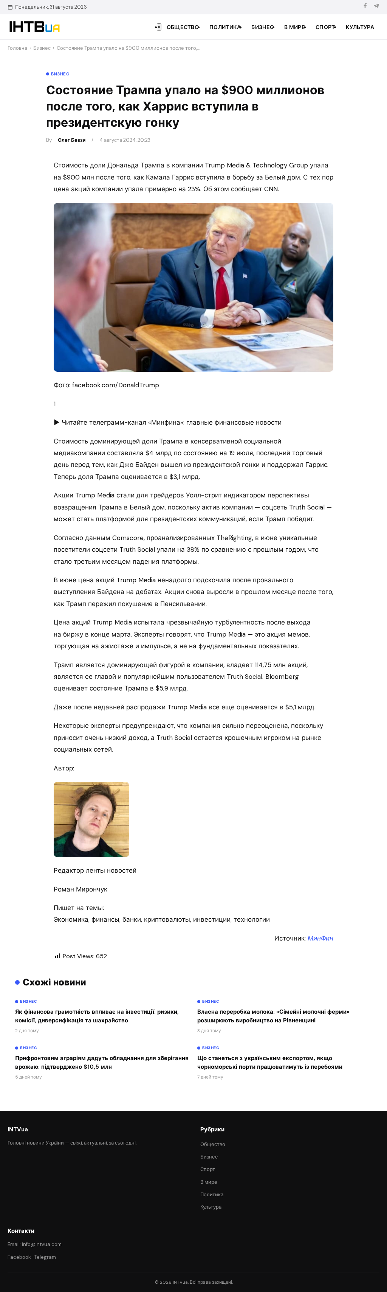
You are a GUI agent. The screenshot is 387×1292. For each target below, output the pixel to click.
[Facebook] (365, 7)
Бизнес (262, 27)
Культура (360, 27)
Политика (225, 27)
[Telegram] (376, 7)
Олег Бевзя (71, 140)
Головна (17, 48)
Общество (183, 27)
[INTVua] (34, 27)
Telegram (45, 1257)
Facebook (19, 1257)
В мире (294, 27)
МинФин (320, 938)
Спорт (325, 27)
